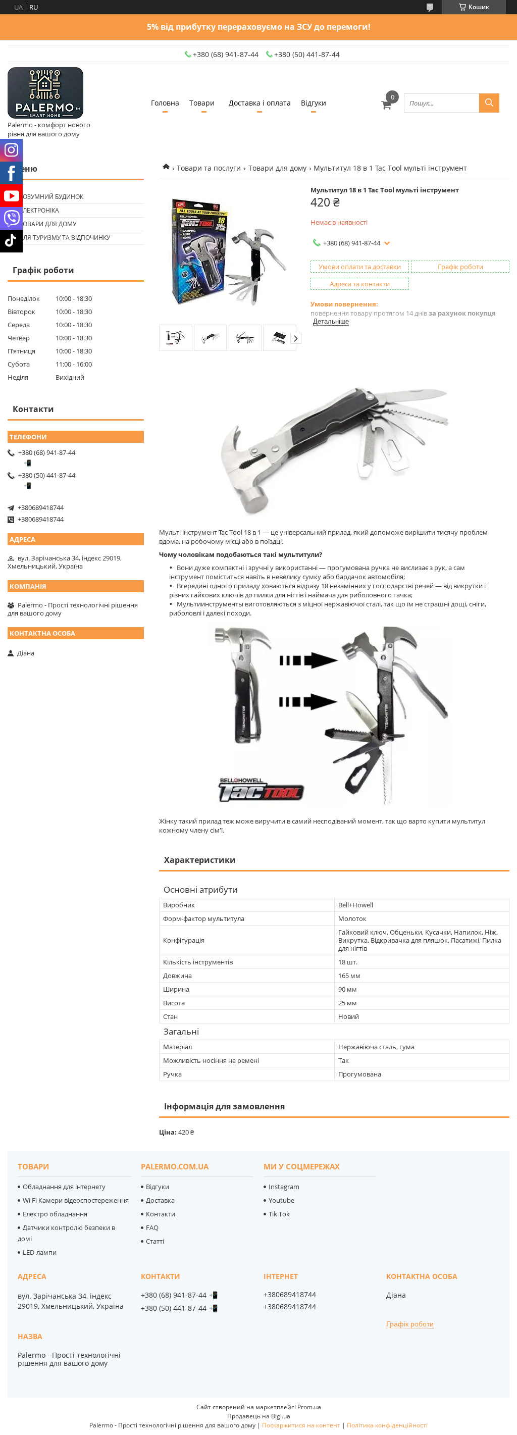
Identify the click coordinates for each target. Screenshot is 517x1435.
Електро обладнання (55, 1213)
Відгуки (313, 103)
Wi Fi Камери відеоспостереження (76, 1200)
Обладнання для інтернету (64, 1186)
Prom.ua (309, 1407)
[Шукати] (489, 103)
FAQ (152, 1227)
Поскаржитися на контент (301, 1425)
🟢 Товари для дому (43, 224)
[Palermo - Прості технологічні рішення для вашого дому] (45, 93)
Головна (165, 103)
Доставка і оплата (260, 103)
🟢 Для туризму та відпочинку (60, 237)
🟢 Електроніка (34, 210)
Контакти (160, 1213)
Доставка (160, 1200)
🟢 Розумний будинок (46, 196)
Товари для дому (277, 168)
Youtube (281, 1200)
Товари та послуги (209, 168)
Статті (155, 1241)
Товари (202, 103)
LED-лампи (40, 1252)
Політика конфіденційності (387, 1425)
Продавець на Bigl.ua (258, 1416)
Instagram (284, 1186)
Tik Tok (279, 1213)
